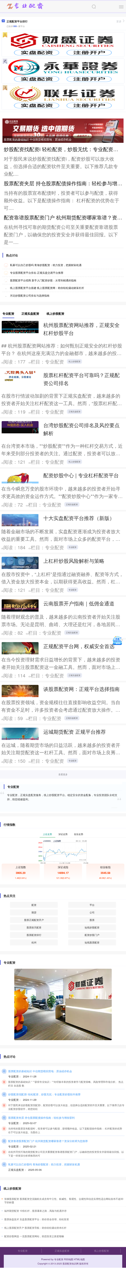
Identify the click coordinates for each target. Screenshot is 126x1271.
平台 (92, 905)
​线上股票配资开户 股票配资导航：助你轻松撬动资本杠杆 (35, 1227)
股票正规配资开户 (34, 920)
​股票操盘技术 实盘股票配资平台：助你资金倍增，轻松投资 (36, 1219)
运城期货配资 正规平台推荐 (74, 731)
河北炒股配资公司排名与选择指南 (29, 295)
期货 (34, 912)
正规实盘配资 (74, 411)
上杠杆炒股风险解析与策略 (73, 560)
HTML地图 (79, 1259)
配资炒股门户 (92, 935)
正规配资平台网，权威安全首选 (79, 646)
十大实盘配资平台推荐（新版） (79, 517)
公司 (92, 912)
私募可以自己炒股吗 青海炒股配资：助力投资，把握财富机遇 (46, 265)
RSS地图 (68, 1259)
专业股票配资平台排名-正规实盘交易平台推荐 (36, 273)
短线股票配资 (92, 942)
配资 (34, 905)
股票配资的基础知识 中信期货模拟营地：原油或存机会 (38, 139)
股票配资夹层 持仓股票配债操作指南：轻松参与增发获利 (41, 1118)
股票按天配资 (34, 927)
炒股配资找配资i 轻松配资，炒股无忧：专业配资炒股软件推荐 (44, 1094)
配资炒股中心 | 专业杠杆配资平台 (81, 475)
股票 (92, 920)
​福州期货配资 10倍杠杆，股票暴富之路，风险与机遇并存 (35, 1210)
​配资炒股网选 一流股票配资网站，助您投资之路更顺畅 (34, 1236)
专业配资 (72, 547)
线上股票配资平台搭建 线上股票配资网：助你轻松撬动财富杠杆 (47, 288)
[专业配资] (25, 6)
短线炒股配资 (92, 927)
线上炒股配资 (74, 361)
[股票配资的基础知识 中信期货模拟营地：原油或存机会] (63, 130)
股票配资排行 (34, 935)
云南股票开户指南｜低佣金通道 (78, 603)
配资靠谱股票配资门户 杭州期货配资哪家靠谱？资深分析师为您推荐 (48, 1141)
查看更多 (63, 774)
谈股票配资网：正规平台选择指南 (81, 688)
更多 (119, 21)
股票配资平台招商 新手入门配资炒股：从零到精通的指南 (43, 280)
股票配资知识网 (71, 1263)
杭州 (34, 942)
